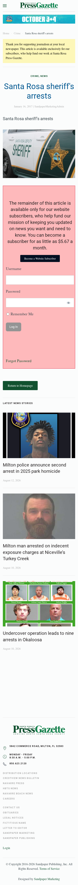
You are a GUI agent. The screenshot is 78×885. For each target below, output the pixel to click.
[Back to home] (39, 5)
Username (13, 268)
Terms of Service (49, 869)
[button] (5, 5)
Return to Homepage (20, 385)
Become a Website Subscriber (40, 258)
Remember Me (22, 313)
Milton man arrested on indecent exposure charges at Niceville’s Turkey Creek (36, 552)
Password (13, 291)
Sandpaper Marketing (47, 879)
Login (6, 848)
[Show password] (68, 302)
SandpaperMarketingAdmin (49, 106)
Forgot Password (18, 360)
